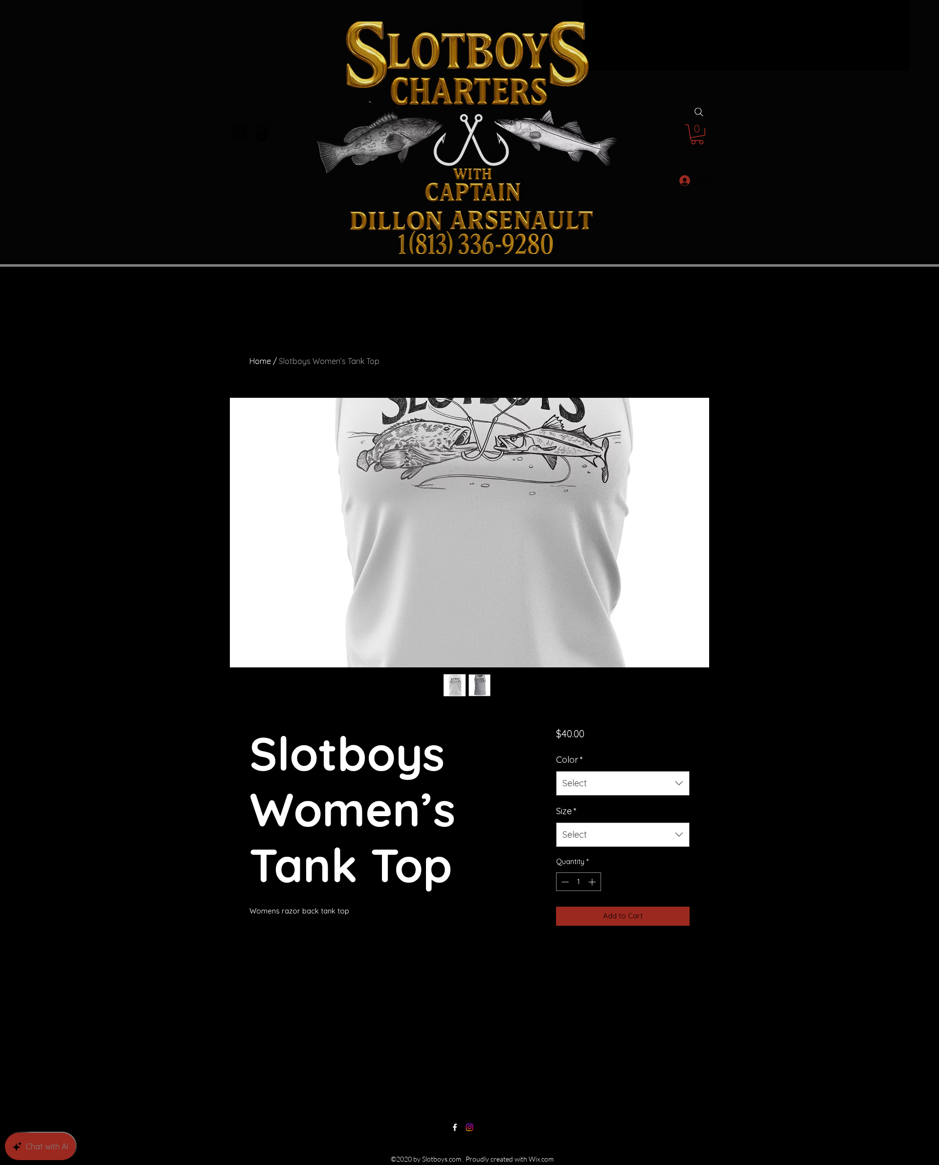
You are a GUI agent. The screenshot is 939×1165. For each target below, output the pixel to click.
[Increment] (593, 907)
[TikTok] (263, 133)
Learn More (601, 762)
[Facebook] (455, 1127)
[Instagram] (239, 133)
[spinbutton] (578, 907)
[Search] (699, 112)
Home (260, 361)
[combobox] (623, 809)
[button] (697, 134)
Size (566, 836)
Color (569, 785)
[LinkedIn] (469, 1127)
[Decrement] (564, 907)
